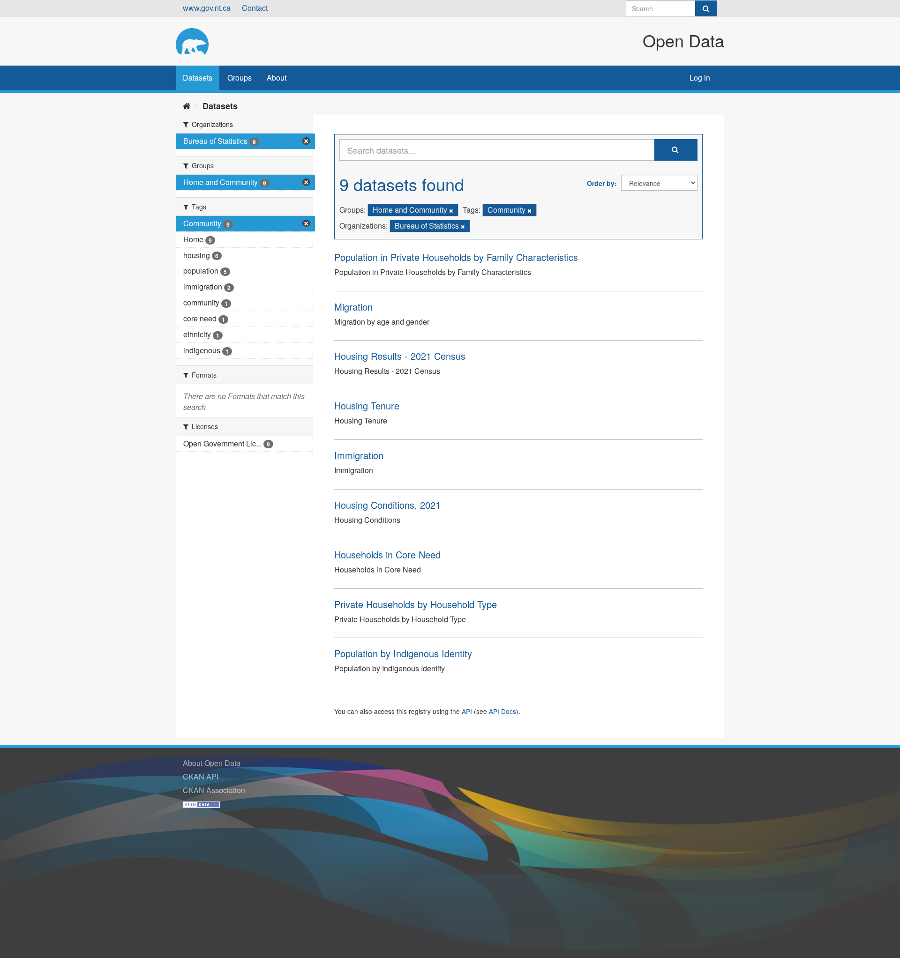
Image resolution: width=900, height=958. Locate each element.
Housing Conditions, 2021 (387, 505)
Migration (353, 306)
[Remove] (451, 210)
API (467, 711)
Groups (239, 77)
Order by (601, 183)
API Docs (502, 711)
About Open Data (211, 762)
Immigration (358, 455)
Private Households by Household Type (415, 604)
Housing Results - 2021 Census (399, 356)
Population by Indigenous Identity (403, 653)
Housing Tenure (366, 405)
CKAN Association (214, 790)
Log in (700, 77)
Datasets (197, 77)
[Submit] (706, 8)
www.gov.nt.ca (207, 7)
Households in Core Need (387, 554)
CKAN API (200, 776)
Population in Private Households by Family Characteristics (456, 257)
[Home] (187, 105)
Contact (255, 7)
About (276, 77)
